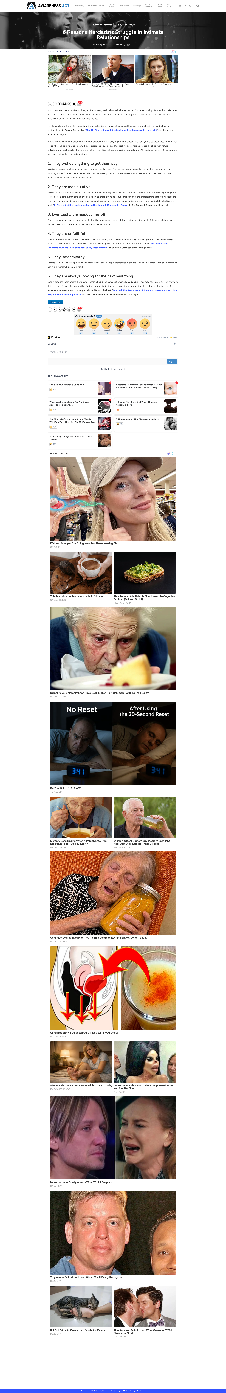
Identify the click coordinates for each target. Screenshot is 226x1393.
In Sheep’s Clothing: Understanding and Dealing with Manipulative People (91, 205)
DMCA (125, 1391)
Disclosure (141, 1391)
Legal (119, 1391)
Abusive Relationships (101, 25)
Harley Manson (103, 44)
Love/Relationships (126, 25)
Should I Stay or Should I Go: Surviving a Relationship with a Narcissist (121, 130)
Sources (56, 302)
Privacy (133, 1391)
